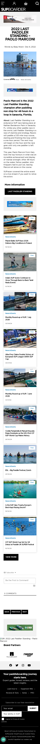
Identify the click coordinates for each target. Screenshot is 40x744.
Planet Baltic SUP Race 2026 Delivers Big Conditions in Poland (18, 242)
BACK (7, 612)
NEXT (25, 612)
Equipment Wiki (27, 689)
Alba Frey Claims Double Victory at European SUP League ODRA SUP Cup (19, 357)
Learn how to (12, 689)
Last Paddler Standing (20, 191)
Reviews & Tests (12, 693)
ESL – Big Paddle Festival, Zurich (18, 470)
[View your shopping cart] (25, 3)
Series (24, 693)
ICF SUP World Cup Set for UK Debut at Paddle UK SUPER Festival (19, 543)
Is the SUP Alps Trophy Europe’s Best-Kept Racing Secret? (18, 506)
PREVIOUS (16, 612)
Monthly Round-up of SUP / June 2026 (18, 395)
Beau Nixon (19, 47)
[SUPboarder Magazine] (13, 9)
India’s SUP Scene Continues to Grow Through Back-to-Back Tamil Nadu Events (19, 280)
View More (11, 557)
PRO (32, 693)
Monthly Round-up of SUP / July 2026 (18, 319)
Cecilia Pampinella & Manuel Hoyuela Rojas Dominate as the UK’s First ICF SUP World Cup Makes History (19, 433)
